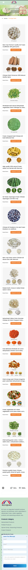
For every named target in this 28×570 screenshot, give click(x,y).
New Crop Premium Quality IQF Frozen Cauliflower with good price (14, 46)
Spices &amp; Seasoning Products (11, 527)
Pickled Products (6, 525)
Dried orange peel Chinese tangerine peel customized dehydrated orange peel (14, 381)
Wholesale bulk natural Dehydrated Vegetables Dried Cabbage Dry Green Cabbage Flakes (14, 107)
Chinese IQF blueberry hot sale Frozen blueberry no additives (14, 228)
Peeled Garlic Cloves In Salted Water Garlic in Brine (13, 289)
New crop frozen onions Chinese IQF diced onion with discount (13, 258)
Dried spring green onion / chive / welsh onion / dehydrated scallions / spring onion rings (14, 442)
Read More (5, 50)
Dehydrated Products (7, 522)
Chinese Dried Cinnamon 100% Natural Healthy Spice (14, 76)
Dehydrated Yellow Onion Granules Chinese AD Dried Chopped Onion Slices (13, 320)
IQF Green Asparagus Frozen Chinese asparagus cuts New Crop (14, 198)
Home (5, 18)
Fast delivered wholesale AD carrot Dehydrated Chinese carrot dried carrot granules (13, 350)
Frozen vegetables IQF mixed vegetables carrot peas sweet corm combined (13, 411)
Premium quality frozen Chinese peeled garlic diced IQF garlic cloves (14, 471)
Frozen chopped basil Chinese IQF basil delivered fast (13, 137)
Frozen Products (6, 530)
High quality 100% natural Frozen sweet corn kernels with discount (12, 167)
